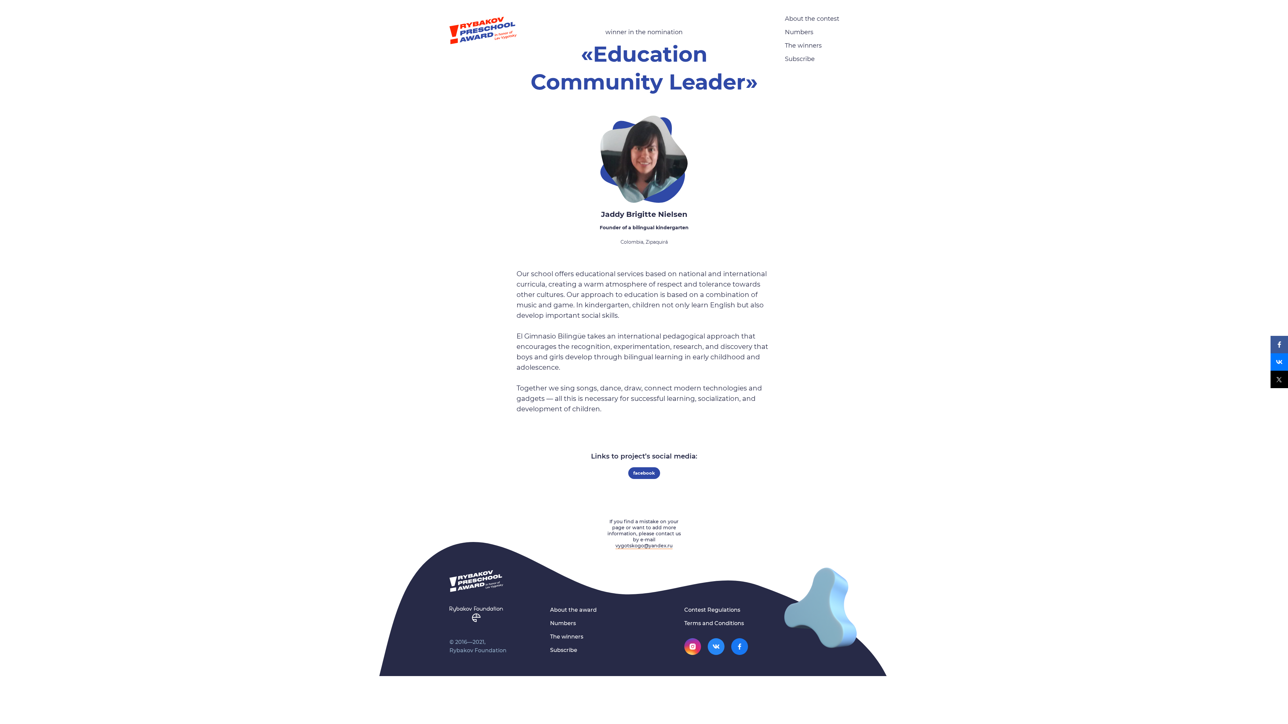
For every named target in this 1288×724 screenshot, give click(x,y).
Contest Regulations (712, 610)
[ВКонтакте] (1279, 362)
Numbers (799, 32)
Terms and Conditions (714, 623)
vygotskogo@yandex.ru (644, 546)
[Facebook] (1279, 344)
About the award (573, 610)
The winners (803, 45)
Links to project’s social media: (644, 456)
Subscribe (800, 59)
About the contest (812, 18)
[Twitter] (1279, 379)
